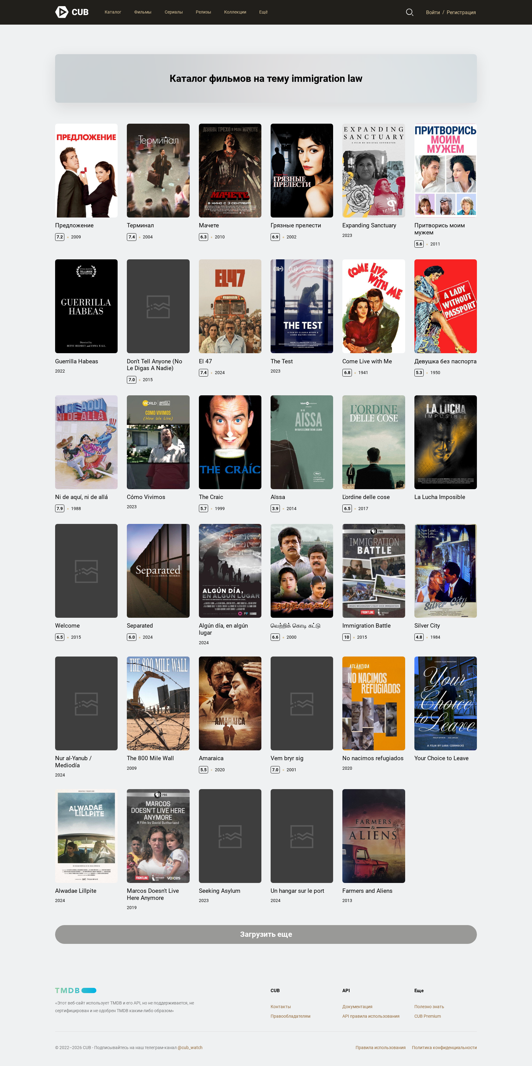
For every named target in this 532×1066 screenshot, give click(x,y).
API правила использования (371, 1016)
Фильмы (142, 12)
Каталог (113, 12)
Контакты (281, 1006)
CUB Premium (427, 1016)
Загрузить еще (266, 934)
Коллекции (235, 12)
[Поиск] (410, 12)
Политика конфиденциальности (444, 1047)
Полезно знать (429, 1006)
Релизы (203, 12)
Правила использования (381, 1047)
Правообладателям (290, 1016)
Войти (433, 12)
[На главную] (72, 12)
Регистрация (461, 12)
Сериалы (174, 12)
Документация (357, 1006)
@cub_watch (190, 1047)
